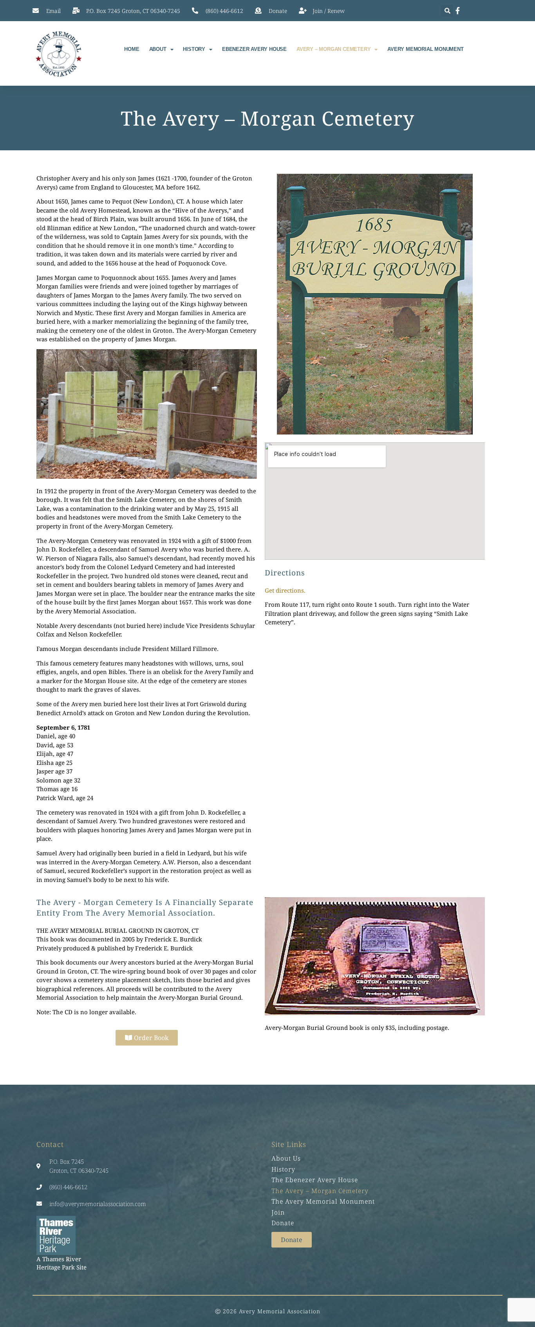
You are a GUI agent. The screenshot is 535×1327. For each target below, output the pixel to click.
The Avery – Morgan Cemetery (320, 1191)
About (157, 49)
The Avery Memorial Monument (323, 1201)
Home (131, 49)
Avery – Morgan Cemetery (333, 49)
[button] (447, 10)
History (194, 49)
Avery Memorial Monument (425, 49)
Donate (282, 1223)
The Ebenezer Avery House (314, 1180)
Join (278, 1212)
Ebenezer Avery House (254, 49)
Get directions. (285, 590)
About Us (286, 1158)
